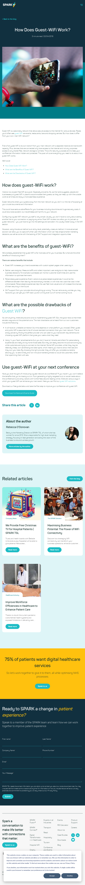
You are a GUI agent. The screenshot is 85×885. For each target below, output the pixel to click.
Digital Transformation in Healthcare (35, 837)
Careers (74, 828)
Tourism (47, 842)
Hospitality (48, 837)
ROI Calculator (62, 825)
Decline (70, 876)
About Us (61, 830)
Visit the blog (75, 479)
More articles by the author (19, 446)
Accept (52, 876)
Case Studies (62, 835)
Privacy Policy (52, 791)
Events (60, 820)
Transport (47, 828)
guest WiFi (19, 133)
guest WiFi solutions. (68, 381)
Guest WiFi (12, 311)
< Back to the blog (9, 19)
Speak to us (42, 686)
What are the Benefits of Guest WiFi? (19, 169)
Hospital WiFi (35, 845)
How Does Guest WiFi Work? (16, 166)
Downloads (61, 840)
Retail (46, 833)
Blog (59, 845)
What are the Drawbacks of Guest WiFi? (20, 173)
